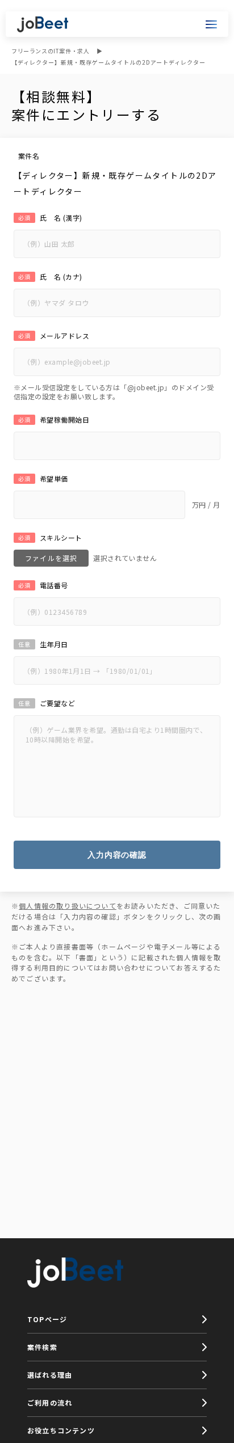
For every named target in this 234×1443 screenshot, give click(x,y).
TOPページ (47, 1319)
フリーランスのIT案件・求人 (50, 51)
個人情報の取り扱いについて (67, 905)
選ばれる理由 (49, 1374)
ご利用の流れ (49, 1402)
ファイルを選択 (51, 558)
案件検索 (42, 1347)
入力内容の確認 (117, 854)
